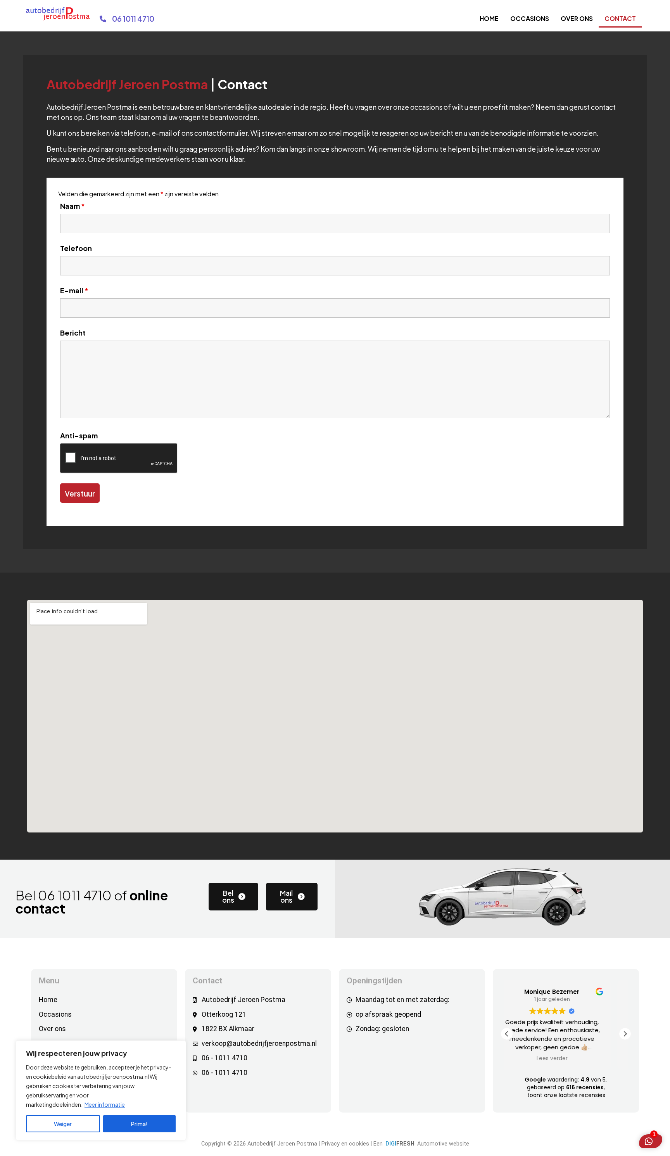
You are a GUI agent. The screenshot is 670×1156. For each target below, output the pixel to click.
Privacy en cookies (345, 1143)
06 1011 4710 (133, 18)
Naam (72, 206)
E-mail (74, 290)
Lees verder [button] (566, 1058)
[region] (101, 1090)
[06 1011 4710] (103, 19)
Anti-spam (79, 436)
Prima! (139, 1123)
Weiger (63, 1123)
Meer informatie (105, 1104)
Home (489, 18)
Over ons (577, 18)
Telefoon (76, 248)
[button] (625, 1034)
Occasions (529, 18)
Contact (620, 18)
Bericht (73, 333)
